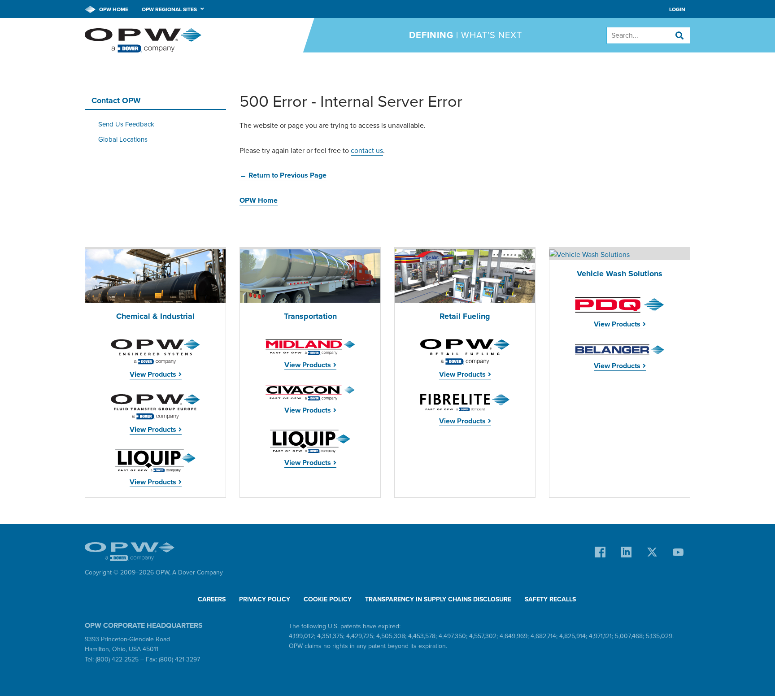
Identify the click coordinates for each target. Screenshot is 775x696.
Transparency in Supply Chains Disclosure (438, 599)
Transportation (310, 316)
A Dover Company (197, 572)
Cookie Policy (328, 599)
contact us (367, 150)
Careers (212, 599)
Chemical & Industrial (155, 316)
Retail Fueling (465, 316)
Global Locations (123, 139)
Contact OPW (116, 100)
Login (677, 9)
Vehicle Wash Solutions (619, 273)
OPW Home (113, 9)
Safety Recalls (550, 599)
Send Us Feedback (126, 124)
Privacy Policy (264, 599)
